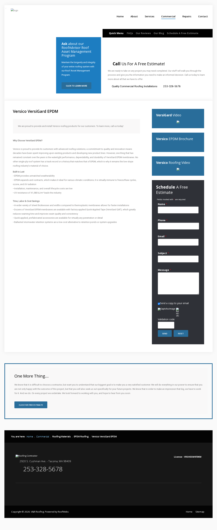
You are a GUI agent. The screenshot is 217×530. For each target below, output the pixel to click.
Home (120, 16)
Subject (163, 253)
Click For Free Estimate (31, 405)
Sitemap (199, 511)
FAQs (130, 33)
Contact (203, 16)
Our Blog (159, 33)
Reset (181, 333)
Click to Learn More (76, 86)
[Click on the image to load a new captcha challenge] (167, 309)
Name (162, 204)
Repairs (186, 16)
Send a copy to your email (174, 303)
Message (164, 270)
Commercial (168, 16)
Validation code (166, 319)
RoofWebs (63, 511)
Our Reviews (143, 33)
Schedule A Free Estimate (182, 33)
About (134, 16)
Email (162, 236)
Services (149, 16)
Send (164, 333)
